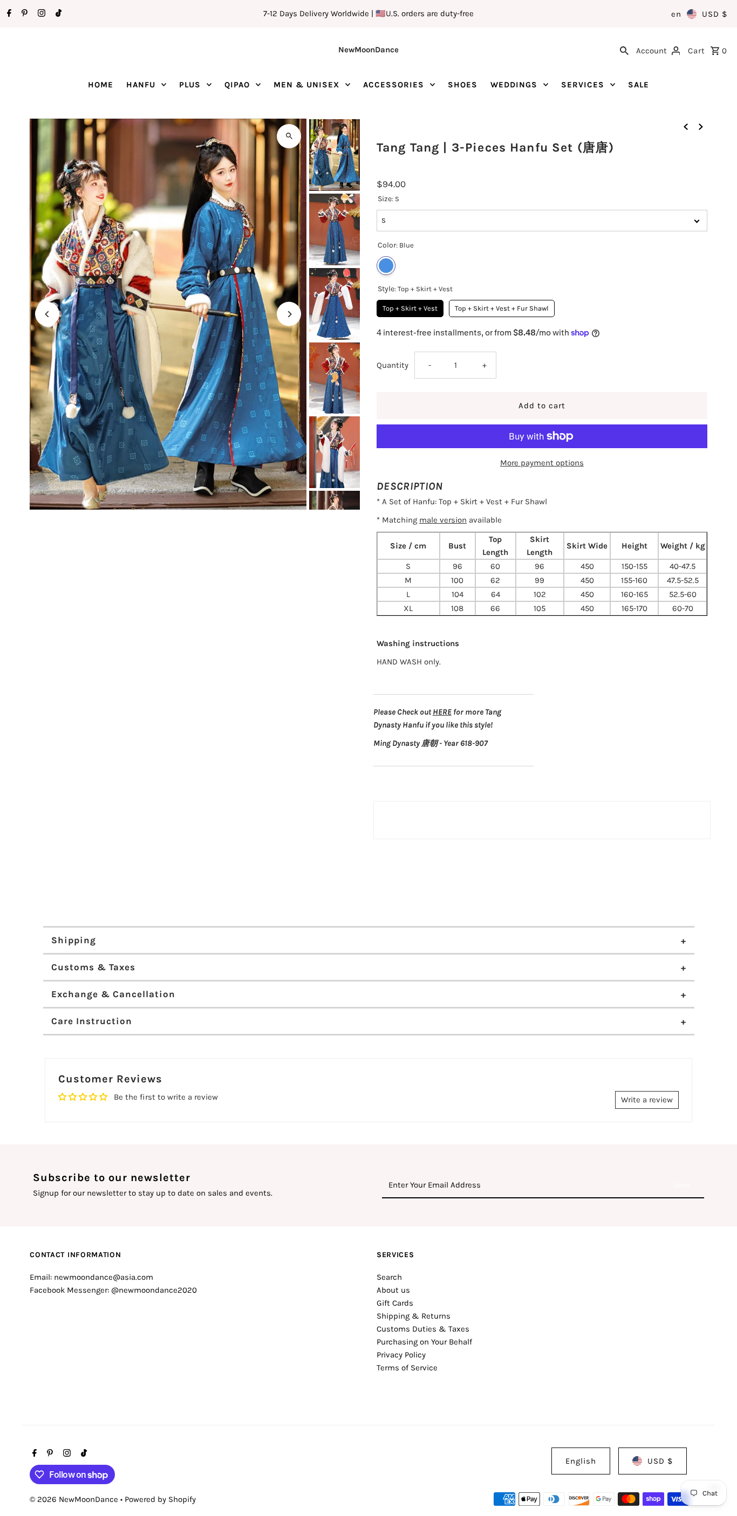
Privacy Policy (401, 1355)
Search (389, 1277)
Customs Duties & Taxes (423, 1329)
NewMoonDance (368, 49)
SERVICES (582, 85)
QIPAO (237, 85)
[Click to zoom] (289, 136)
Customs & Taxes (93, 967)
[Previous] (47, 314)
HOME (100, 85)
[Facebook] (7, 14)
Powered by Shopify (160, 1499)
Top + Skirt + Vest (410, 306)
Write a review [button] (647, 1100)
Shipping (73, 940)
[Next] (289, 314)
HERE (442, 712)
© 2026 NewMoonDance (75, 1499)
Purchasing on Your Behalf (424, 1342)
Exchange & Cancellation (113, 994)
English (580, 1461)
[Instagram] (40, 14)
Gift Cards (395, 1303)
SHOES (462, 85)
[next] (700, 126)
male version (443, 520)
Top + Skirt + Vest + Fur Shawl (502, 306)
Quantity (392, 365)
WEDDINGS (513, 85)
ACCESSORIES (393, 85)
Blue (386, 265)
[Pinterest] (23, 14)
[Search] (624, 49)
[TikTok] (57, 14)
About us (393, 1290)
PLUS (190, 85)
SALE (638, 85)
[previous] (685, 126)
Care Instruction (91, 1021)
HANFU (140, 85)
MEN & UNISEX (306, 85)
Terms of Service (407, 1368)
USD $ (714, 14)
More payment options (542, 463)
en (676, 14)
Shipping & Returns (414, 1316)
